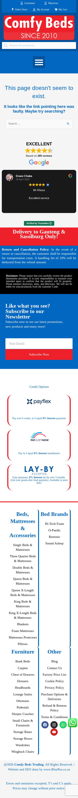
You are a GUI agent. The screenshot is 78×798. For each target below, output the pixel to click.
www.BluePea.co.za (57, 769)
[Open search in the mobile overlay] (39, 45)
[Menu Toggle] (39, 62)
